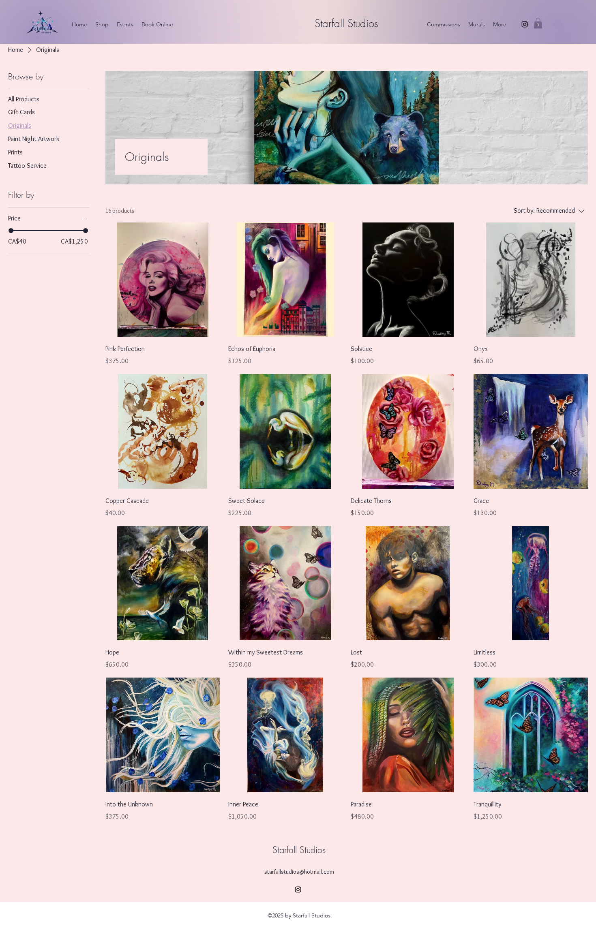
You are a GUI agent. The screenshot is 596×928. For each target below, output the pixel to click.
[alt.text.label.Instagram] (525, 24)
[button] (538, 23)
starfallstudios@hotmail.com (299, 871)
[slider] (11, 230)
